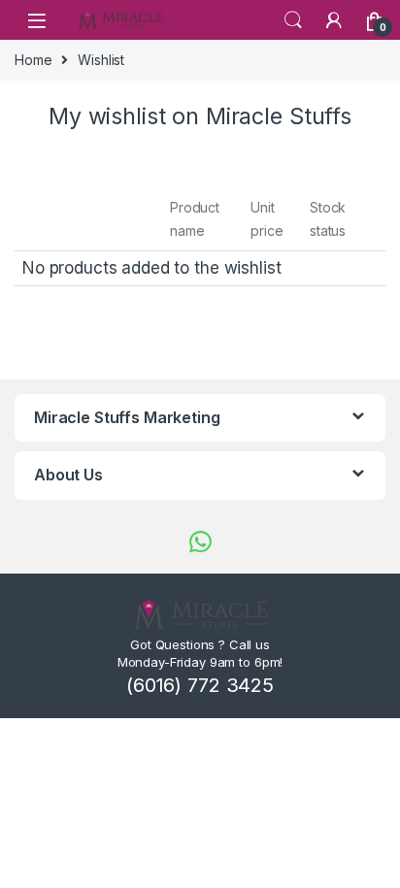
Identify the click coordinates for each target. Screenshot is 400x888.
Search (293, 20)
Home (33, 59)
